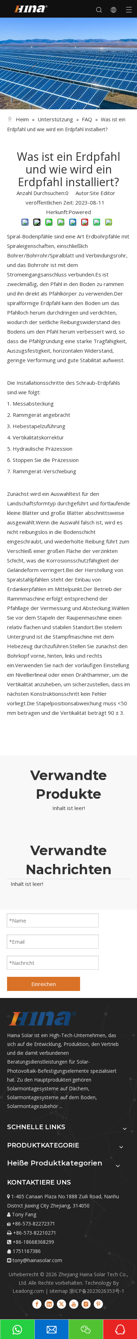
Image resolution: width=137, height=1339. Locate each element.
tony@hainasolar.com (37, 1260)
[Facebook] (36, 1304)
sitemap (59, 1291)
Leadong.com (28, 1291)
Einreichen (43, 983)
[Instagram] (86, 1304)
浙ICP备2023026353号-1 (96, 1291)
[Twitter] (61, 1304)
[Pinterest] (98, 1304)
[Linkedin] (49, 1304)
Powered (79, 211)
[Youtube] (73, 1304)
